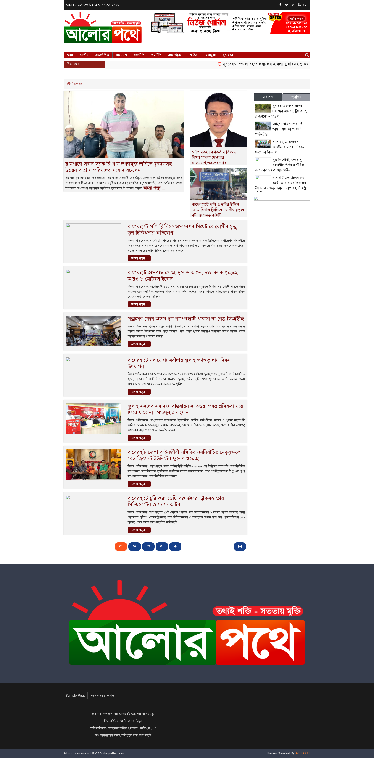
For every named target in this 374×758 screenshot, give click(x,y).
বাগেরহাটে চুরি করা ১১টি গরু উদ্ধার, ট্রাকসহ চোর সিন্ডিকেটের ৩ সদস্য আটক (176, 501)
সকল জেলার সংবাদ (102, 695)
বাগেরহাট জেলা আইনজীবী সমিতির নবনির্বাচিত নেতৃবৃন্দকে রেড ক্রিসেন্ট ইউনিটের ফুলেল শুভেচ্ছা (184, 455)
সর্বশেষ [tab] (268, 97)
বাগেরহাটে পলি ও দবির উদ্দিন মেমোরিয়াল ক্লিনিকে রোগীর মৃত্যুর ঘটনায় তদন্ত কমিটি (218, 210)
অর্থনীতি (156, 55)
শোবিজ (193, 55)
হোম (70, 55)
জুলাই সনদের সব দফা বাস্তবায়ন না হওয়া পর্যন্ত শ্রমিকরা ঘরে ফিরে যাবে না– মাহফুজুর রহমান (185, 409)
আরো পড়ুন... (154, 188)
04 (162, 546)
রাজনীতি (139, 55)
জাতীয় (84, 55)
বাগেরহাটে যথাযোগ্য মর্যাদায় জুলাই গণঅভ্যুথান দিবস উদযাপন (179, 363)
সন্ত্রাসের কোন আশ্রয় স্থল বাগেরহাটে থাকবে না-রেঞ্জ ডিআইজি (186, 318)
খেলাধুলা (210, 55)
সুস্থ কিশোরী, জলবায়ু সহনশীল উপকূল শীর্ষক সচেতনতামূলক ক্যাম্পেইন (279, 165)
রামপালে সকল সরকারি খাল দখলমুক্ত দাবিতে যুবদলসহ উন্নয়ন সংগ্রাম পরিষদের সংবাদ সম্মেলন (118, 167)
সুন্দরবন (228, 55)
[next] (175, 546)
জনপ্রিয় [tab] (296, 97)
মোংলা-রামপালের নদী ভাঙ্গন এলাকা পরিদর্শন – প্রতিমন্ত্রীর (280, 129)
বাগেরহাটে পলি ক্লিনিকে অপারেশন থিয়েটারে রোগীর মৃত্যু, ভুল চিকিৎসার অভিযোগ (183, 229)
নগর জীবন (175, 55)
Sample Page (76, 695)
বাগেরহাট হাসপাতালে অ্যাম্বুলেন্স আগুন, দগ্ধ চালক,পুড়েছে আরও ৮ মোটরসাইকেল (182, 275)
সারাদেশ (121, 55)
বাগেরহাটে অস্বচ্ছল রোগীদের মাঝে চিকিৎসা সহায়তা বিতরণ (280, 147)
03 (148, 546)
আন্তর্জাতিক (102, 55)
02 (134, 546)
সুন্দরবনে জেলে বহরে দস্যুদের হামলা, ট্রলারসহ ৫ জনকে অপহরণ (264, 64)
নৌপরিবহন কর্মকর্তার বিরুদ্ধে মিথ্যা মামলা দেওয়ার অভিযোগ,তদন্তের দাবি (214, 157)
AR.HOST (303, 753)
